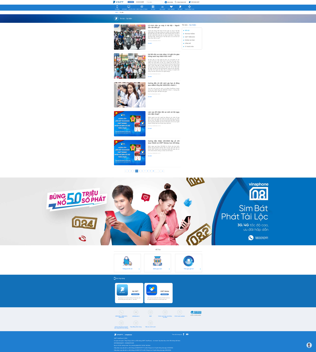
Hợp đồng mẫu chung (136, 326)
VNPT (116, 12)
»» (162, 171)
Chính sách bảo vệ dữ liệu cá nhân (165, 316)
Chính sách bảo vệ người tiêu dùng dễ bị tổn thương (121, 327)
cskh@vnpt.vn (135, 316)
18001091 (117, 316)
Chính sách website (180, 316)
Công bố (188, 43)
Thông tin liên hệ (127, 268)
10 (153, 171)
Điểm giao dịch (157, 268)
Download (135, 294)
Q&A (150, 316)
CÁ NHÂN (130, 2)
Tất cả (187, 30)
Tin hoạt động (190, 33)
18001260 (121, 317)
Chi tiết (150, 43)
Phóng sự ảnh (190, 40)
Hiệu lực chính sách (150, 326)
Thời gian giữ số (188, 268)
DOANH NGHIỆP (140, 2)
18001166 (124, 316)
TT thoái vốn (189, 46)
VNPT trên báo (190, 37)
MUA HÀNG (170, 2)
